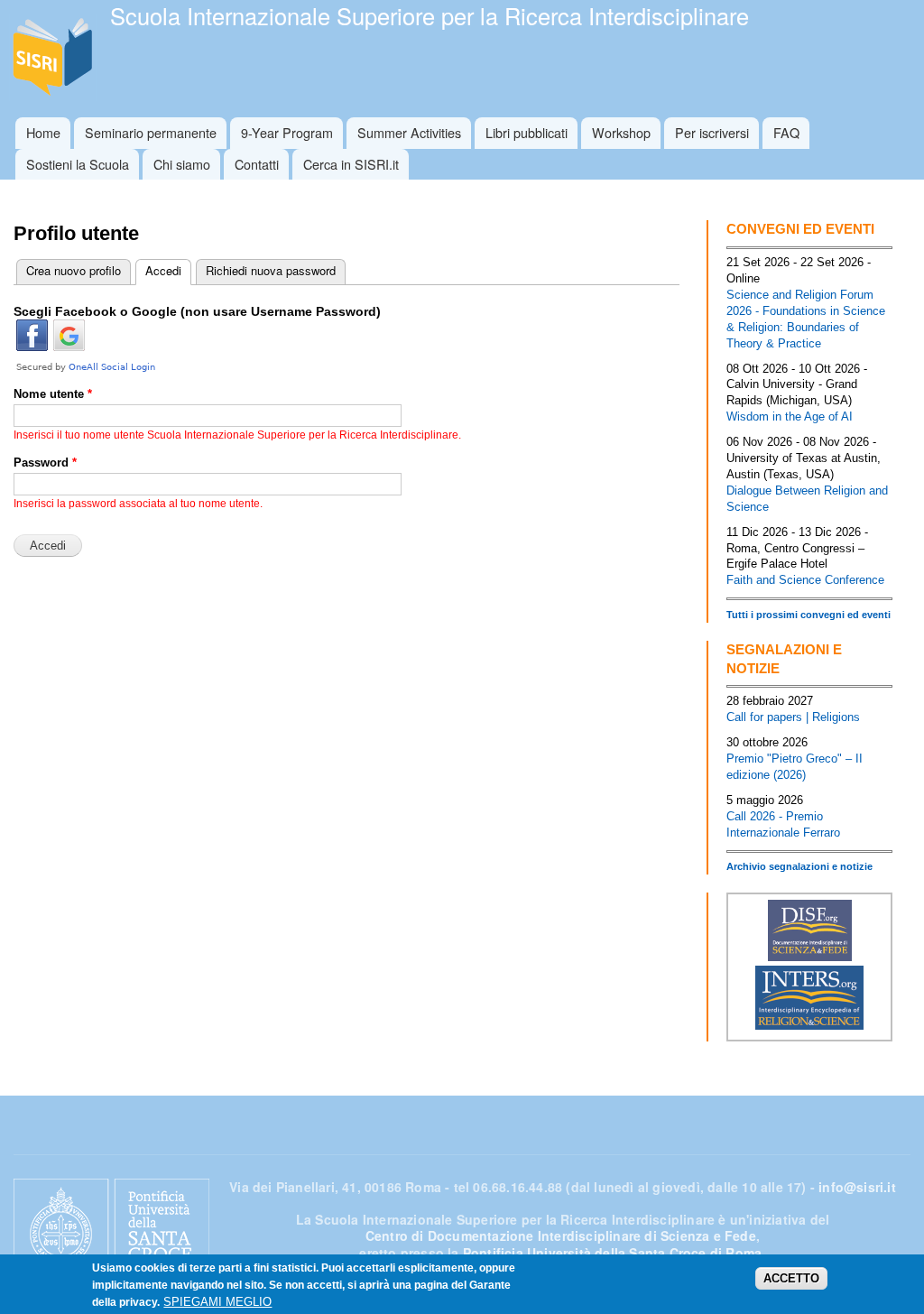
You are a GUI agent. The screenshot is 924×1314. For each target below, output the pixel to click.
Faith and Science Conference (805, 580)
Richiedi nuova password (271, 270)
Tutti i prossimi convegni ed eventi (808, 614)
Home (43, 132)
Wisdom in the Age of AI (789, 416)
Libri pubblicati (526, 132)
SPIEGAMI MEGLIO (217, 1302)
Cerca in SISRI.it (351, 163)
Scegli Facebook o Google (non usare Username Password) (197, 311)
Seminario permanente (151, 132)
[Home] (55, 58)
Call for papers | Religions (793, 717)
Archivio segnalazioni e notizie (799, 866)
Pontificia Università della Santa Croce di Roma (612, 1253)
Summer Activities (409, 132)
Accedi (158, 270)
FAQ (786, 132)
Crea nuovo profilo (73, 270)
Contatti (257, 163)
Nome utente (53, 394)
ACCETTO (791, 1278)
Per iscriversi (712, 132)
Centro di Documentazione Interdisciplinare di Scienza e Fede (560, 1235)
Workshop (621, 132)
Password (45, 462)
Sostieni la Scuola (77, 163)
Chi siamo (181, 163)
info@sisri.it (857, 1187)
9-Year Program (287, 132)
